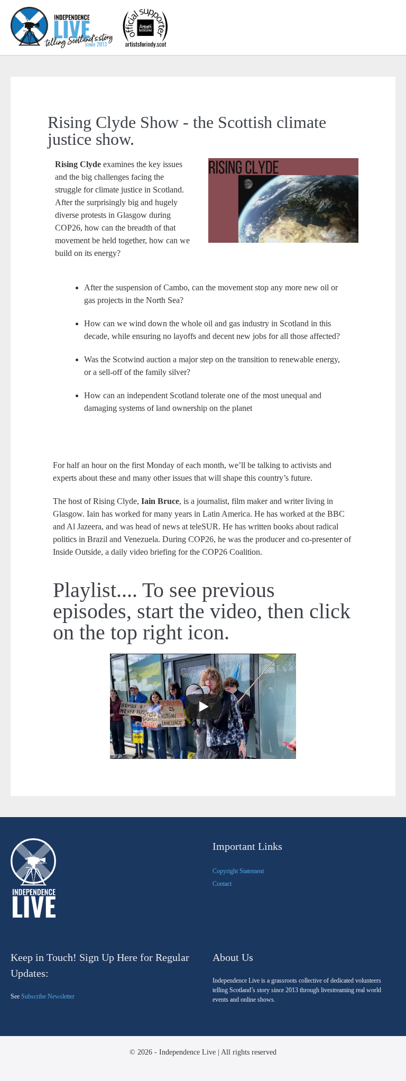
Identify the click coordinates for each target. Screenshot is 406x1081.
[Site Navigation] (391, 28)
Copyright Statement (238, 871)
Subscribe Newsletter (48, 996)
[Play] (203, 706)
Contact (222, 883)
